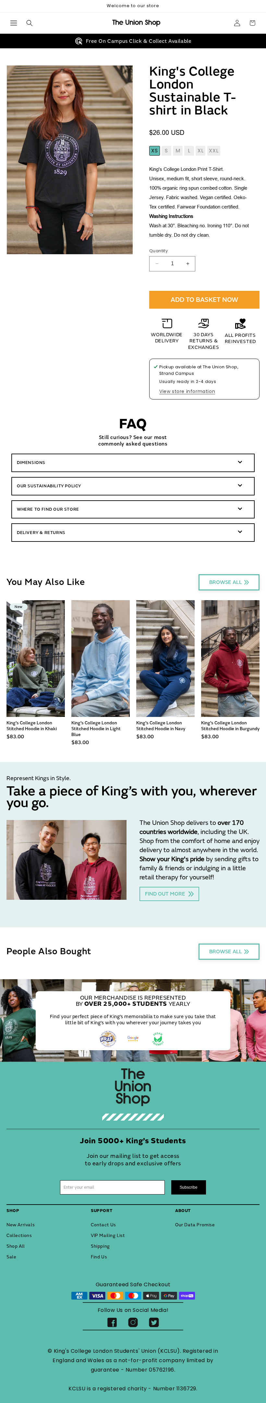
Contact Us (103, 1225)
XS (154, 150)
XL (201, 150)
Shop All (15, 1246)
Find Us (99, 1257)
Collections (19, 1235)
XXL (214, 150)
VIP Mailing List (108, 1235)
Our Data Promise (195, 1225)
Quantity (158, 251)
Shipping (100, 1246)
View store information (187, 391)
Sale (11, 1257)
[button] (13, 23)
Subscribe (189, 1187)
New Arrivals (20, 1225)
